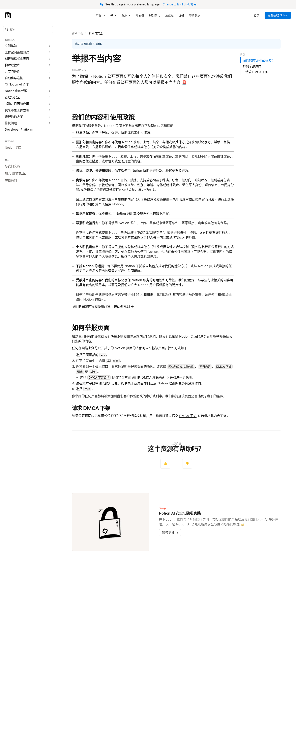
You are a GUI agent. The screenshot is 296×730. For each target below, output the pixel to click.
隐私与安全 (96, 33)
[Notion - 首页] (8, 15)
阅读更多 (170, 533)
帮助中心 (77, 33)
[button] (28, 29)
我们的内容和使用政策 (103, 117)
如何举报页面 (91, 328)
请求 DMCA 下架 (256, 72)
